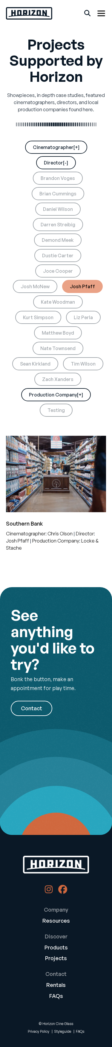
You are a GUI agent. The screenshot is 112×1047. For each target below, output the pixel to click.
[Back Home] (29, 13)
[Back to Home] (56, 865)
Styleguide (62, 1031)
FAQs (56, 996)
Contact (31, 708)
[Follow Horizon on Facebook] (62, 891)
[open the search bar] (87, 13)
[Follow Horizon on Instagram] (49, 891)
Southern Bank (24, 523)
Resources (56, 920)
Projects (56, 958)
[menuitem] (56, 916)
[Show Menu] (101, 13)
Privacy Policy (38, 1031)
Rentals (56, 985)
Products (56, 947)
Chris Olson (60, 534)
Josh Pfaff (17, 541)
